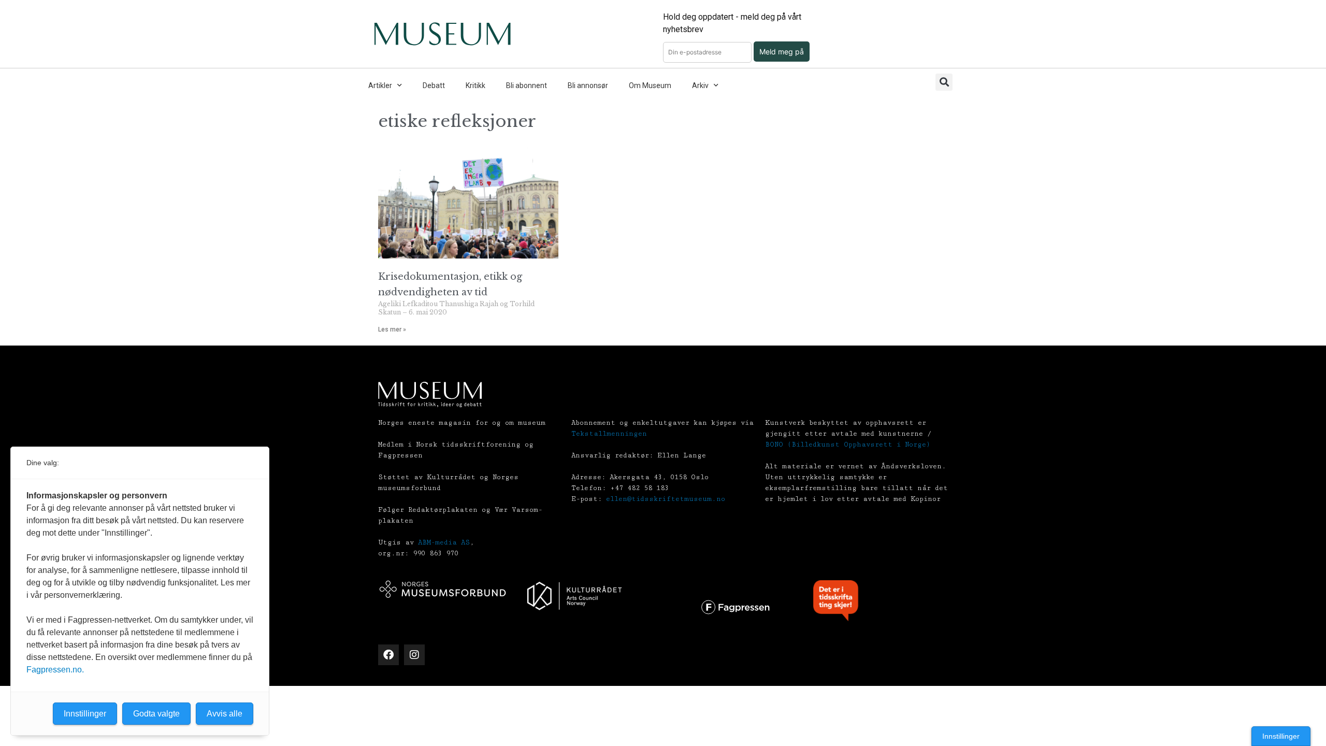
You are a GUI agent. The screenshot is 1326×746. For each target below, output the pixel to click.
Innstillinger (1281, 736)
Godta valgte (156, 713)
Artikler (380, 85)
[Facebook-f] (388, 654)
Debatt (434, 85)
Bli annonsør (588, 85)
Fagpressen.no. (55, 669)
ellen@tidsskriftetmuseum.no (665, 499)
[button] (944, 82)
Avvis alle (224, 713)
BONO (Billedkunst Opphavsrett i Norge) (847, 444)
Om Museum (650, 85)
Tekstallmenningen (609, 433)
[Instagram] (414, 654)
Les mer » (392, 329)
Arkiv (700, 85)
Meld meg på (781, 51)
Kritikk (475, 85)
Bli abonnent (526, 85)
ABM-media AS (444, 542)
